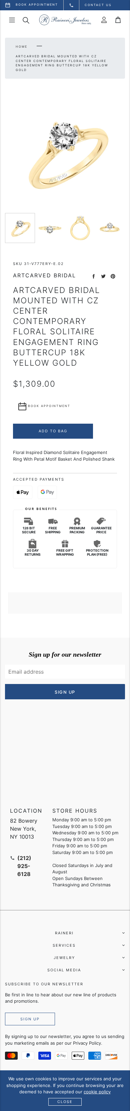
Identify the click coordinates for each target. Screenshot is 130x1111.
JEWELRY (64, 957)
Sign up (30, 1019)
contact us (98, 5)
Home (21, 46)
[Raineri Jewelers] (65, 20)
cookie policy (97, 1091)
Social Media (64, 970)
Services (64, 945)
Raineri (64, 933)
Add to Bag (53, 431)
